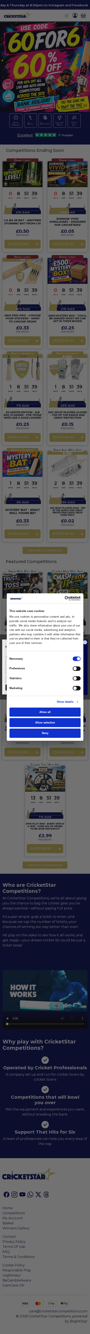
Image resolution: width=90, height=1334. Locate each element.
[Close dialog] (85, 642)
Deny (45, 733)
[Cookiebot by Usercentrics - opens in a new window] (69, 598)
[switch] (77, 668)
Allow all (45, 712)
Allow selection (45, 722)
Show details (65, 701)
